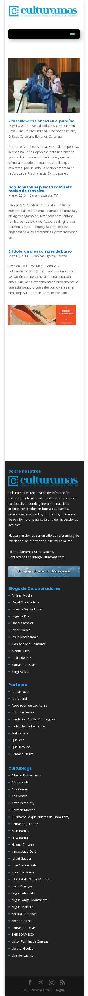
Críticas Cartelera (20, 136)
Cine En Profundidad (32, 131)
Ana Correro (20, 789)
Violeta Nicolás (22, 948)
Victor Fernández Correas (30, 941)
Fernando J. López (25, 824)
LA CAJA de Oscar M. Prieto (31, 879)
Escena (62, 256)
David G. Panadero (25, 602)
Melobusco (20, 733)
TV (56, 195)
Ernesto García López (27, 609)
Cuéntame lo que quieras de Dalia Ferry (40, 817)
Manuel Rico (21, 651)
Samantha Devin (24, 664)
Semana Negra (22, 754)
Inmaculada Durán (25, 851)
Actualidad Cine (43, 125)
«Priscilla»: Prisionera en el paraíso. (41, 121)
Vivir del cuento (23, 955)
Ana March (19, 796)
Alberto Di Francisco (26, 775)
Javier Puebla (21, 630)
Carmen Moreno (24, 810)
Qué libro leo (21, 747)
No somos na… (23, 921)
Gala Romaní (21, 837)
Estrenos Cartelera (48, 136)
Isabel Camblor (22, 623)
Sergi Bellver (21, 671)
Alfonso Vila (20, 782)
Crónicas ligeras (43, 256)
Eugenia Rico (21, 616)
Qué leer (18, 740)
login (60, 990)
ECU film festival (23, 712)
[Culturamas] (44, 487)
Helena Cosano (23, 844)
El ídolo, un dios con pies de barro (40, 251)
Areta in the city (23, 803)
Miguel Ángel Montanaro (30, 900)
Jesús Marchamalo (25, 637)
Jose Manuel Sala (24, 865)
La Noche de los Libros (28, 726)
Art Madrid (19, 698)
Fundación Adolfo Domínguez (33, 719)
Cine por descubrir (62, 131)
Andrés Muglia (22, 595)
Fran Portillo (20, 830)
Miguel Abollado (23, 893)
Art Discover (21, 691)
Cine (59, 125)
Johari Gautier (21, 858)
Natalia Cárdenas (24, 914)
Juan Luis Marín (23, 872)
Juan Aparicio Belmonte (29, 644)
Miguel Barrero (22, 907)
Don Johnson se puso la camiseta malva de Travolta (40, 189)
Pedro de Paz (21, 657)
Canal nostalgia (41, 195)
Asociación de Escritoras (29, 705)
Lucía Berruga (22, 886)
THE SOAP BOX (23, 934)
